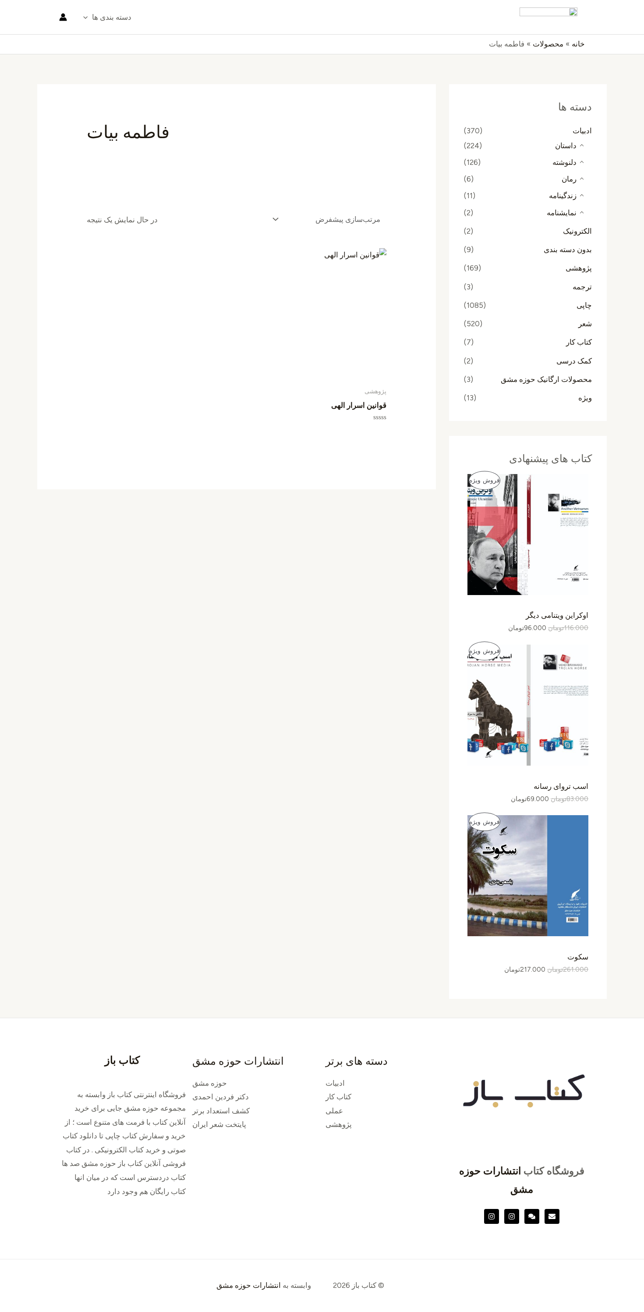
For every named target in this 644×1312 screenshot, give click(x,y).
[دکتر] (552, 1216)
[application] (87, 17)
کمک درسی (574, 361)
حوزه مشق (209, 1083)
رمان (569, 179)
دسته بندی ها (111, 17)
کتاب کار (579, 342)
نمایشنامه (562, 212)
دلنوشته (564, 162)
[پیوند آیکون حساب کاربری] (63, 17)
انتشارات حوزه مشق (248, 1285)
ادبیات (582, 130)
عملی (334, 1110)
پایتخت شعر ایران (219, 1124)
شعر (585, 323)
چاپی (584, 305)
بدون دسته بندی (568, 249)
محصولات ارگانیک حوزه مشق (546, 379)
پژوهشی (579, 268)
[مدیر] (531, 1216)
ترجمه (582, 286)
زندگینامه (563, 195)
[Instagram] (511, 1216)
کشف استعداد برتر (221, 1110)
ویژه (585, 397)
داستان (566, 145)
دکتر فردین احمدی (220, 1096)
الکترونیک (577, 231)
